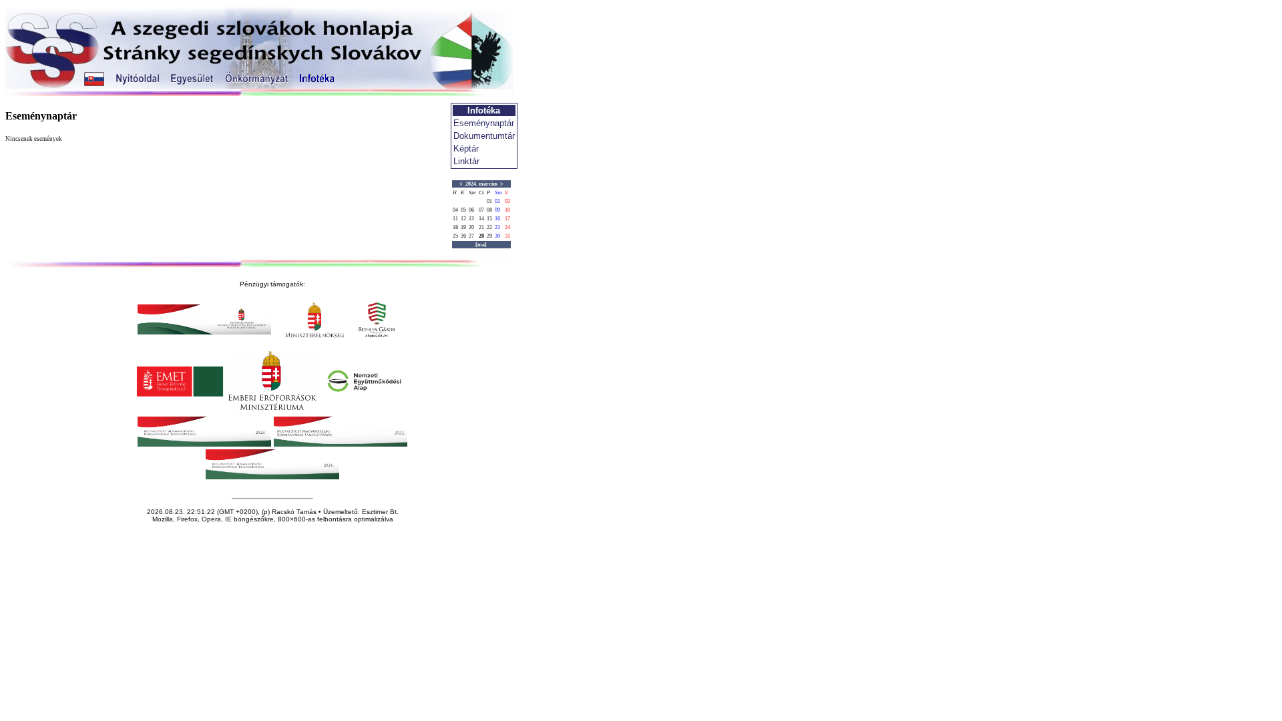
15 (489, 219)
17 (507, 219)
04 (455, 210)
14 (481, 219)
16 (497, 219)
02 (497, 201)
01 (489, 201)
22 (489, 227)
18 (455, 227)
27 (471, 236)
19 (463, 227)
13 (471, 219)
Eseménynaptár (483, 123)
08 (489, 210)
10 (507, 210)
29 (489, 236)
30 (497, 236)
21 (481, 227)
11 (455, 219)
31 (507, 236)
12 (463, 219)
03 (507, 201)
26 (463, 236)
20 (471, 227)
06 (471, 210)
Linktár (466, 161)
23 (497, 227)
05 (463, 210)
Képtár (466, 149)
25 (455, 236)
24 (507, 227)
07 (481, 210)
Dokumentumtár (484, 136)
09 (497, 210)
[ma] (481, 245)
